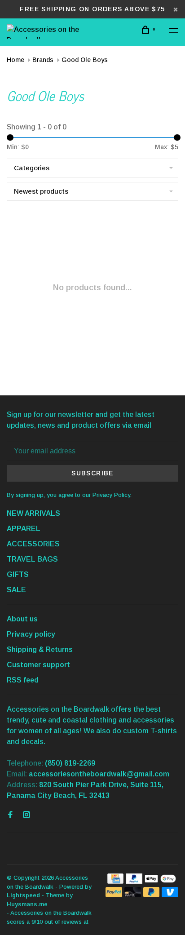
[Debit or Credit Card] (132, 895)
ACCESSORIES (33, 544)
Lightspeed (23, 895)
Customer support (38, 665)
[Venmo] (170, 895)
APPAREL (23, 528)
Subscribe (92, 473)
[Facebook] (10, 815)
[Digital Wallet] (160, 881)
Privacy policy (31, 634)
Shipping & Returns (40, 649)
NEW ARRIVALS (33, 513)
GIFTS (18, 574)
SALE (16, 590)
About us (22, 619)
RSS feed (23, 680)
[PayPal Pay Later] (151, 895)
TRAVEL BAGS (32, 559)
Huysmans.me (27, 904)
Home (15, 59)
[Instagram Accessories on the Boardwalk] (26, 815)
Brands (42, 59)
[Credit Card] (115, 881)
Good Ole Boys (85, 59)
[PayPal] (134, 881)
